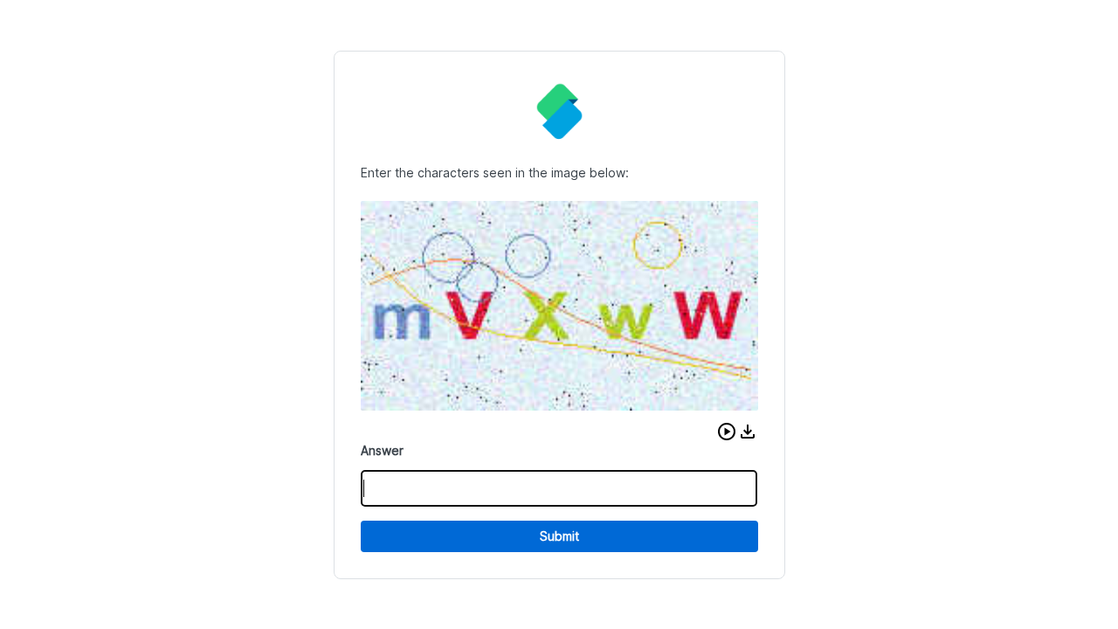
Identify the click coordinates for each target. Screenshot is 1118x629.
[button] (726, 431)
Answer (382, 450)
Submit (559, 536)
